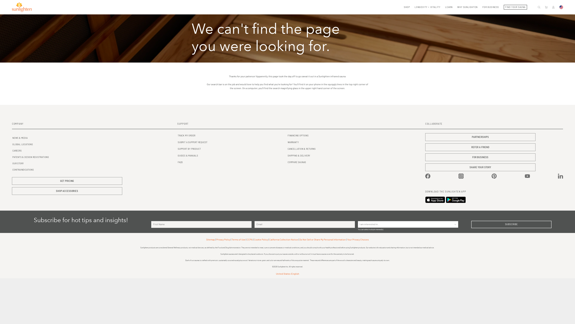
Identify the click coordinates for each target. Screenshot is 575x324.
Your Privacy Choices (358, 239)
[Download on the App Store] (435, 199)
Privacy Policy (223, 239)
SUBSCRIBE (511, 224)
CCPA (250, 239)
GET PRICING (67, 181)
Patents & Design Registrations (30, 157)
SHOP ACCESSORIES (67, 191)
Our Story (18, 163)
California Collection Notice (283, 239)
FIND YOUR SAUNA (515, 7)
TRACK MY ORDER (186, 135)
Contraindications (23, 170)
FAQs (180, 162)
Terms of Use (238, 239)
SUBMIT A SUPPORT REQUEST (193, 142)
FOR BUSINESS (480, 157)
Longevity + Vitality (427, 7)
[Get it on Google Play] (456, 199)
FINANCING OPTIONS (298, 135)
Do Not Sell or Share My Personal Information (322, 239)
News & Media (20, 138)
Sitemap (210, 239)
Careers (17, 151)
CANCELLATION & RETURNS (302, 149)
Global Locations (22, 144)
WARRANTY (293, 142)
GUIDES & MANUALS (188, 155)
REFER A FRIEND (480, 147)
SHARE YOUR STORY (480, 167)
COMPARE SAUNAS (297, 162)
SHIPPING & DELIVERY (299, 155)
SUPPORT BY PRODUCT (189, 149)
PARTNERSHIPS (480, 137)
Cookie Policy (261, 239)
